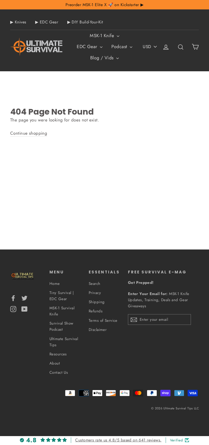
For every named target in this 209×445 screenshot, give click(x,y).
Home (54, 283)
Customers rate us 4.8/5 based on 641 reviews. (118, 440)
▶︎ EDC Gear (46, 22)
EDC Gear (88, 46)
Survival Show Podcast (61, 326)
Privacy (95, 293)
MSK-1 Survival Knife (61, 311)
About (54, 363)
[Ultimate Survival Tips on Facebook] (13, 297)
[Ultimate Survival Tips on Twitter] (24, 297)
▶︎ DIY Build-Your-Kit (85, 22)
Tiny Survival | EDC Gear (61, 296)
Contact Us (58, 372)
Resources (58, 354)
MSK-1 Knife (102, 35)
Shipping (96, 302)
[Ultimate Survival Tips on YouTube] (24, 308)
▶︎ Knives (18, 22)
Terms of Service (103, 320)
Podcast (119, 46)
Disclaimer (98, 329)
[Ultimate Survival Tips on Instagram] (13, 308)
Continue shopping (28, 133)
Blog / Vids (102, 57)
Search (94, 283)
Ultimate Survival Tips (63, 342)
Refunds (95, 311)
